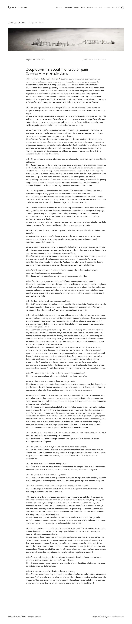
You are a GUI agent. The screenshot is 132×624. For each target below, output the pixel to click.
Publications (92, 7)
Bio (100, 7)
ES (113, 7)
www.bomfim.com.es (115, 616)
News (76, 7)
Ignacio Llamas (17, 7)
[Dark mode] (122, 7)
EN (117, 7)
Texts (83, 7)
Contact (107, 7)
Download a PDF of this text (94, 59)
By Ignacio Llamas (36, 22)
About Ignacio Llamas (17, 22)
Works (58, 7)
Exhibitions (67, 7)
